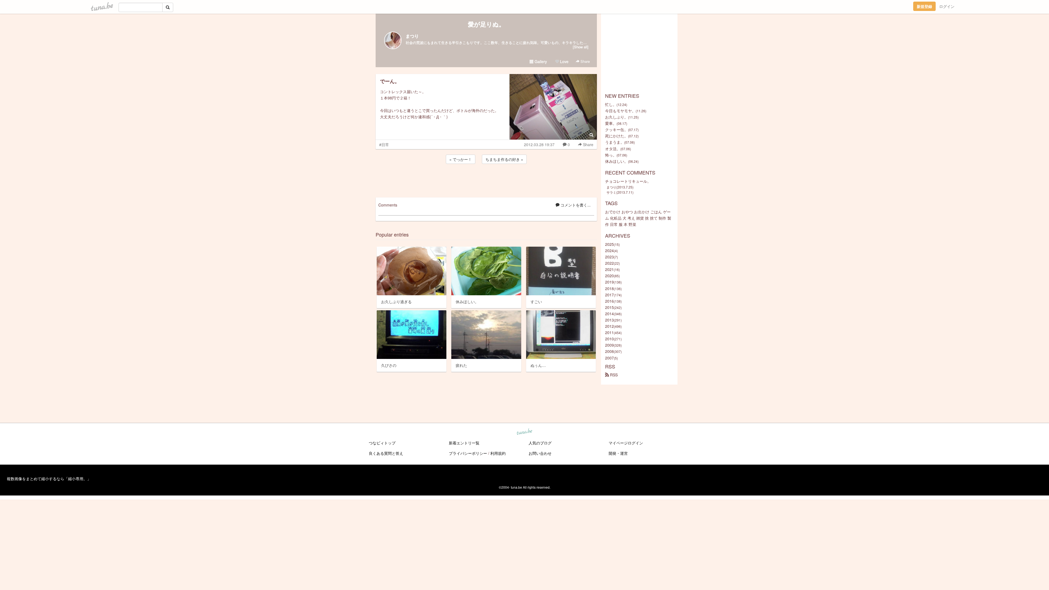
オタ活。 (612, 148)
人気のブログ (540, 443)
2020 (609, 275)
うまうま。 (614, 142)
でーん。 (390, 81)
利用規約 (498, 453)
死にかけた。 (616, 135)
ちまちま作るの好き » (504, 159)
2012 (609, 326)
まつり (412, 36)
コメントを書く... (575, 205)
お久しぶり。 (616, 117)
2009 (609, 345)
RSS (613, 374)
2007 (609, 358)
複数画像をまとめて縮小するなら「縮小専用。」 (49, 478)
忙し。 (611, 104)
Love (563, 61)
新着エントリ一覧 (464, 443)
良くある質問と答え (386, 453)
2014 (609, 313)
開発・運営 (618, 453)
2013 (609, 320)
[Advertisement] (486, 179)
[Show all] (580, 46)
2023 (609, 256)
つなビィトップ (382, 443)
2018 (609, 288)
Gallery (540, 61)
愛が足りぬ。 (486, 24)
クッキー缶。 (616, 129)
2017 (609, 294)
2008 (609, 351)
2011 (609, 332)
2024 (609, 250)
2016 (609, 301)
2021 (609, 269)
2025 (609, 244)
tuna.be (524, 432)
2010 (609, 338)
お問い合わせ (540, 453)
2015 (609, 307)
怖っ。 (611, 155)
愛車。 (611, 123)
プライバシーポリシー (468, 453)
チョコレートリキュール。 (628, 181)
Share (584, 61)
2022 (609, 263)
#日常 (384, 144)
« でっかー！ (460, 159)
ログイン (946, 6)
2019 (609, 282)
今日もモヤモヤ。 (620, 110)
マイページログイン (626, 443)
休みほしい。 (616, 161)
